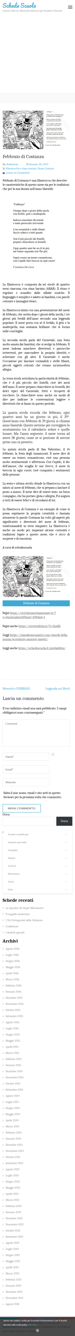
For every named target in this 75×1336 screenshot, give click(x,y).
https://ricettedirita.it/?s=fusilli (39, 626)
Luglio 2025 (12, 1028)
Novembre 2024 (15, 1077)
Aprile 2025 (12, 1046)
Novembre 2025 (15, 1004)
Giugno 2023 (13, 1181)
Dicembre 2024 (14, 1071)
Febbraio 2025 (14, 1059)
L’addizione (12, 926)
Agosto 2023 (12, 1169)
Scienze (50, 168)
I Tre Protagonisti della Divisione (24, 920)
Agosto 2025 (13, 1022)
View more (32, 1325)
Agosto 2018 (12, 1304)
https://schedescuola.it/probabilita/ (42, 648)
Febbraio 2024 (14, 1132)
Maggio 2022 (13, 1261)
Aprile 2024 (12, 1120)
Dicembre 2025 (14, 997)
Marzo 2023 (12, 1200)
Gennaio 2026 (13, 991)
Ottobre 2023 (13, 1157)
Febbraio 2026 (14, 985)
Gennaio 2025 (13, 1065)
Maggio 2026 (13, 967)
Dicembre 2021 (14, 1291)
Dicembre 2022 (14, 1218)
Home (41, 168)
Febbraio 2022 (14, 1279)
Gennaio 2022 (13, 1285)
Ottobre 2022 (13, 1230)
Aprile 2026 (12, 973)
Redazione (12, 164)
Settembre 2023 (14, 1163)
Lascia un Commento (18, 172)
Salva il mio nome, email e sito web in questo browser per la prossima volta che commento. (32, 795)
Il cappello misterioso (18, 914)
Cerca (6, 814)
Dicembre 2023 (14, 1144)
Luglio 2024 (12, 1102)
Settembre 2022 (14, 1236)
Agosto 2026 (13, 948)
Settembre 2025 (14, 1016)
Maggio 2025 (13, 1040)
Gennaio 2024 (13, 1138)
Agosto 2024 (13, 1095)
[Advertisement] (37, 53)
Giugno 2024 (13, 1108)
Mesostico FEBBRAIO (16, 688)
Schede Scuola (19, 5)
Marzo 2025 (12, 1053)
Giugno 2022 (13, 1255)
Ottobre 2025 (13, 1010)
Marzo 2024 (12, 1126)
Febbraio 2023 (13, 1206)
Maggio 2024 (13, 1114)
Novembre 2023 (15, 1151)
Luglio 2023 (12, 1175)
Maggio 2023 (13, 1187)
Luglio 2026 (12, 955)
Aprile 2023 (12, 1193)
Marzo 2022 (12, 1273)
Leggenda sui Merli (58, 688)
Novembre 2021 (14, 1298)
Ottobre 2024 (13, 1083)
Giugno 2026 (13, 961)
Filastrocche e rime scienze (21, 168)
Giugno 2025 (13, 1034)
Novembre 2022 (15, 1224)
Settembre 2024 (14, 1089)
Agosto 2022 (13, 1242)
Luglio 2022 (12, 1249)
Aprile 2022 (12, 1267)
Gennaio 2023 (13, 1212)
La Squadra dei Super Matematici (24, 908)
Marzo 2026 (12, 979)
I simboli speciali (15, 932)
